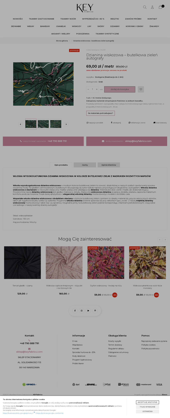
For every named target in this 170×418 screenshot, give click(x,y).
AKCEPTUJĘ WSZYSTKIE (147, 402)
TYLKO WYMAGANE (147, 407)
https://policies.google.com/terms (49, 413)
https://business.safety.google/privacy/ (18, 413)
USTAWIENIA (147, 411)
